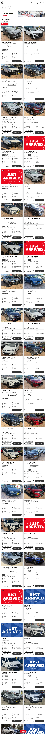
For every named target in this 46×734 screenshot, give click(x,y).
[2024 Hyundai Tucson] (34, 33)
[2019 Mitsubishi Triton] (12, 176)
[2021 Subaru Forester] (34, 71)
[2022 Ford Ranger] (34, 143)
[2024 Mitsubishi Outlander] (34, 210)
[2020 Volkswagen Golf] (12, 349)
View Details (6, 61)
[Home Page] (2, 2)
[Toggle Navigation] (44, 7)
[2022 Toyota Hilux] (12, 281)
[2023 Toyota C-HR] (34, 525)
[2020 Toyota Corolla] (12, 210)
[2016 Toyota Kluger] (34, 109)
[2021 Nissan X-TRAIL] (34, 491)
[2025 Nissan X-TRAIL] (34, 664)
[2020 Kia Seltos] (34, 559)
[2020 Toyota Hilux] (12, 143)
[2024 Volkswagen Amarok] (34, 697)
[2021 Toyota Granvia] (12, 420)
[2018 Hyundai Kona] (12, 630)
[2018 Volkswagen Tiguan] (34, 281)
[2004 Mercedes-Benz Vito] (12, 664)
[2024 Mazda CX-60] (34, 420)
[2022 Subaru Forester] (12, 525)
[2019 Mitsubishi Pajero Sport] (34, 349)
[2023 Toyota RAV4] (12, 382)
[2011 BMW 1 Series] (12, 596)
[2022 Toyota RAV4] (34, 454)
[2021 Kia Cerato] (12, 315)
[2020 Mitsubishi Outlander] (34, 315)
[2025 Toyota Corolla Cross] (12, 559)
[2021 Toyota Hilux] (12, 71)
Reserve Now (16, 61)
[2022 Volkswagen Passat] (12, 491)
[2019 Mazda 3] (34, 382)
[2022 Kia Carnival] (34, 176)
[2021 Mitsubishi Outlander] (12, 248)
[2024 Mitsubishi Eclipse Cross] (12, 109)
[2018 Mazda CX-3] (34, 596)
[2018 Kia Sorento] (34, 630)
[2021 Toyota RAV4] (12, 33)
